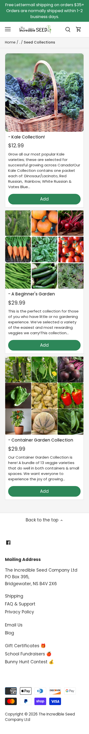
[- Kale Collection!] (44, 92)
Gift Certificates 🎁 (25, 646)
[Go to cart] (79, 29)
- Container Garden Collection (40, 440)
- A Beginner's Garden (31, 294)
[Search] (67, 29)
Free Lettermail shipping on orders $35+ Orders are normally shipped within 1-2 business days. (44, 11)
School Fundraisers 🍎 (28, 654)
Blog (9, 633)
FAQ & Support (20, 604)
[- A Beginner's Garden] (44, 249)
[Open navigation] (8, 29)
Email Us (13, 625)
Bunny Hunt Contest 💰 (29, 662)
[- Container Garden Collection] (44, 395)
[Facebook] (8, 542)
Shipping (14, 596)
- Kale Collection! (26, 137)
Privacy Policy (19, 612)
